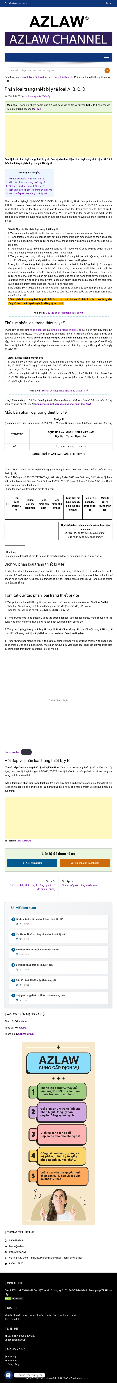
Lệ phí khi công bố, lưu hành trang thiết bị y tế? (39, 919)
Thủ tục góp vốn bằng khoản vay (79, 885)
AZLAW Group (26, 1033)
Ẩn (38, 172)
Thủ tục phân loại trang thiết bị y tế (25, 178)
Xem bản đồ (11, 1319)
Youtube (21, 1027)
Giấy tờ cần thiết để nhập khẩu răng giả (36, 980)
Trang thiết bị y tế (62, 77)
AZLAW (28, 77)
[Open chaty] (8, 1375)
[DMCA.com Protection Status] (14, 1298)
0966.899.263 (27, 1335)
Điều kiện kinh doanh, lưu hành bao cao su (37, 949)
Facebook (22, 1021)
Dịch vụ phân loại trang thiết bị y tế (25, 186)
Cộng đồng (13, 1364)
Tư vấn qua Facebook (86, 863)
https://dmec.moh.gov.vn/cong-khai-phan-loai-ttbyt (63, 404)
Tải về (26, 752)
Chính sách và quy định (46, 1378)
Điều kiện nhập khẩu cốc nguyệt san (34, 964)
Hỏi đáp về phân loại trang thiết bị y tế (26, 193)
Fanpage (12, 1356)
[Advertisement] (58, 136)
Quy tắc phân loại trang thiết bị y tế (64, 312)
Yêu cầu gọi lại (33, 863)
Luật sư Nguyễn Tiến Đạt (38, 96)
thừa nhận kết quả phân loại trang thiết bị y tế (55, 329)
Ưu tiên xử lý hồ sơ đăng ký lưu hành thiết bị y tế (40, 934)
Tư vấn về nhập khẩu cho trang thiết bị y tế (65, 390)
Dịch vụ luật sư (43, 77)
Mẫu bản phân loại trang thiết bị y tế (25, 182)
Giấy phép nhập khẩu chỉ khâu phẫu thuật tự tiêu (40, 995)
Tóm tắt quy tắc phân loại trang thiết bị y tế (29, 189)
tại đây (37, 109)
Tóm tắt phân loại (12, 752)
